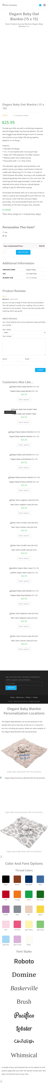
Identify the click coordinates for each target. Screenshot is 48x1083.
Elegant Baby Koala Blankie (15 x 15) (24, 595)
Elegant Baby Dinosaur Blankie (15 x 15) (24, 482)
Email (28, 359)
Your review (7, 336)
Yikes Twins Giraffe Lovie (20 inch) (24, 550)
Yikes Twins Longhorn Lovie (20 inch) (24, 504)
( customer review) (21, 115)
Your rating (6, 329)
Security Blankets (25, 24)
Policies (28, 697)
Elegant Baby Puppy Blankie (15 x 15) (24, 391)
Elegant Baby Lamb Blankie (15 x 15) (24, 459)
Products (13, 24)
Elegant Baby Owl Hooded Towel (24, 414)
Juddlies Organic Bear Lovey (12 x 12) (24, 573)
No (6, 236)
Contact (35, 697)
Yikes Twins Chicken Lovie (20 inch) (24, 527)
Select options (24, 399)
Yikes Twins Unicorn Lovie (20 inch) (24, 641)
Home (7, 24)
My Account (20, 697)
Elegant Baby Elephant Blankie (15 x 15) (24, 436)
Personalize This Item (17, 227)
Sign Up (11, 688)
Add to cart (23, 252)
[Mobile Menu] (44, 5)
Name (5, 359)
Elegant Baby (31, 270)
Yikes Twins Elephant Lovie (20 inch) (24, 618)
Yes (6, 232)
